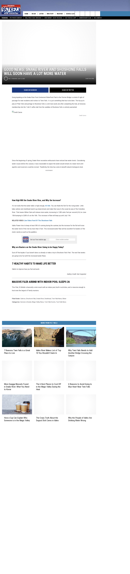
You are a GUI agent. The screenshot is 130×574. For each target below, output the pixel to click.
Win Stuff (50, 14)
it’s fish (47, 206)
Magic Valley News (38, 302)
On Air (34, 14)
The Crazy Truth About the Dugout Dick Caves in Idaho (47, 419)
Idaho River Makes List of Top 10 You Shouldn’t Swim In (48, 351)
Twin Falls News (57, 298)
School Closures (72, 14)
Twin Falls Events (49, 302)
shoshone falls (31, 298)
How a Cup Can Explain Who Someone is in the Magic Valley (17, 419)
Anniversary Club (85, 18)
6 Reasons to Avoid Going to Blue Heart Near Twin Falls (80, 385)
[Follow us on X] (92, 13)
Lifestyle (28, 302)
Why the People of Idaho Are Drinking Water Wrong (80, 419)
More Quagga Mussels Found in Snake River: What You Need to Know (16, 387)
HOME (26, 14)
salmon (23, 298)
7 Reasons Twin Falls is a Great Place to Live (17, 351)
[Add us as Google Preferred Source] (82, 13)
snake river (40, 298)
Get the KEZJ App (70, 18)
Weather (60, 14)
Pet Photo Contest (16, 18)
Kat (9, 78)
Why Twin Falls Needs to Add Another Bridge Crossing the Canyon (80, 353)
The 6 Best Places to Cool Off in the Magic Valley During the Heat (48, 387)
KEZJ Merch (98, 18)
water (64, 298)
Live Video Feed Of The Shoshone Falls (38, 220)
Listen (41, 14)
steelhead (47, 298)
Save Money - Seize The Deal (53, 18)
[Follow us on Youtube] (97, 13)
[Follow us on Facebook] (87, 13)
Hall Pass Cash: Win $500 (33, 18)
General (22, 302)
